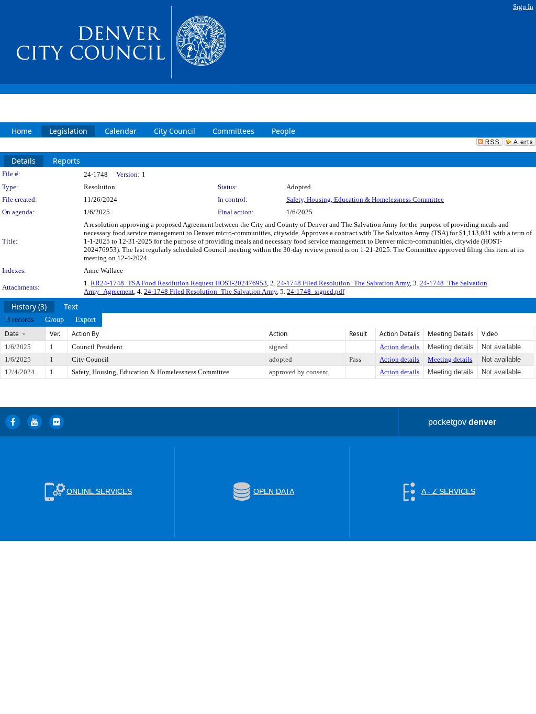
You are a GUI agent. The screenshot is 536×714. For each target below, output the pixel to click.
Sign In (523, 6)
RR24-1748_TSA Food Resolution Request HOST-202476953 (179, 283)
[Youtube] (34, 421)
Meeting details (450, 359)
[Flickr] (56, 421)
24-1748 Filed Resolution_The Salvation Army (343, 283)
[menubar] (51, 320)
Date (12, 333)
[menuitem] (20, 320)
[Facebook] (12, 421)
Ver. (55, 333)
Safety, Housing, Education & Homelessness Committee (365, 199)
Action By (85, 333)
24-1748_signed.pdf (315, 291)
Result (358, 333)
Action (278, 333)
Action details (399, 347)
